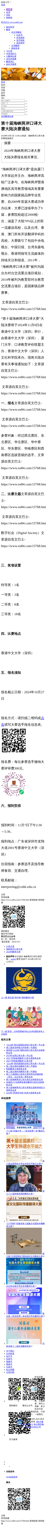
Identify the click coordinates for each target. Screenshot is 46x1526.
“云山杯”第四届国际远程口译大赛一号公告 (25, 1063)
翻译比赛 (9, 116)
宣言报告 (20, 40)
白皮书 (19, 35)
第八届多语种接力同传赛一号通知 (21, 1047)
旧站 (8, 15)
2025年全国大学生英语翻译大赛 (20, 1286)
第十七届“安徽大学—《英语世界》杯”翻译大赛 (25, 1131)
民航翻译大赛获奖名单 (16, 1069)
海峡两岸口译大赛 (14, 949)
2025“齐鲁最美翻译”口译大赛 (19, 1061)
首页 (3, 116)
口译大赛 (10, 946)
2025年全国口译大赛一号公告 (19, 1055)
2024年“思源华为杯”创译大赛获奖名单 (23, 1093)
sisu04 (13, 959)
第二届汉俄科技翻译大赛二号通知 (21, 1066)
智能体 (9, 17)
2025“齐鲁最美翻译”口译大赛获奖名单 (23, 1058)
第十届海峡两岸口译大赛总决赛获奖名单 (24, 1079)
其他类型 (20, 43)
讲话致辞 (20, 38)
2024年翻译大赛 (13, 952)
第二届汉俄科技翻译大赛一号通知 (21, 1071)
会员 (8, 12)
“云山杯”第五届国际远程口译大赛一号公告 (25, 1045)
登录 (3, 5)
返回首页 (10, 27)
